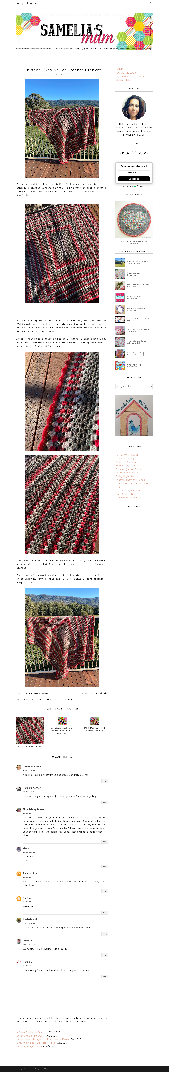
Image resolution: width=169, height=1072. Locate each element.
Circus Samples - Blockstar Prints (35, 1043)
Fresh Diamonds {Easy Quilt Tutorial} (138, 342)
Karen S (27, 962)
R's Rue (27, 898)
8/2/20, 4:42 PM (29, 792)
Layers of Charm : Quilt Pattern (138, 320)
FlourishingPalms (33, 809)
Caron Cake (30, 699)
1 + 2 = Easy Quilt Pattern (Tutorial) (139, 330)
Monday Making (124, 458)
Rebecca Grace (32, 766)
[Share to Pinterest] (101, 693)
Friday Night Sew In (126, 476)
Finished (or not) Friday (128, 469)
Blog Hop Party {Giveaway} (134, 365)
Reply (105, 781)
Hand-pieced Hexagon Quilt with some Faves (42, 1039)
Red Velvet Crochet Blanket (60, 699)
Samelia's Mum (29, 1069)
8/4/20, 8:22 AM (29, 944)
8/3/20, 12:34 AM (29, 813)
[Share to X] (96, 693)
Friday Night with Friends (130, 480)
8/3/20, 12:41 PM (29, 877)
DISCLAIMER (122, 80)
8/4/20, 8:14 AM (29, 923)
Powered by (128, 186)
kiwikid (27, 940)
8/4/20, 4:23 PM (29, 966)
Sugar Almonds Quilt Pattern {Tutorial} (137, 354)
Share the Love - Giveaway (135, 274)
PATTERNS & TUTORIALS (129, 76)
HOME (119, 69)
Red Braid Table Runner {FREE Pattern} (138, 286)
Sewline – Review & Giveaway (136, 309)
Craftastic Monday (125, 462)
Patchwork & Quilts (126, 472)
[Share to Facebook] (92, 693)
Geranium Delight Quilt (30, 1035)
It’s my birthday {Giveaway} (134, 297)
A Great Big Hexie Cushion (31, 1032)
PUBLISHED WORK (126, 73)
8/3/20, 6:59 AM (29, 852)
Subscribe (134, 179)
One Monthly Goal (125, 494)
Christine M (30, 919)
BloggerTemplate (50, 1069)
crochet (41, 699)
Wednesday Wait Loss (128, 465)
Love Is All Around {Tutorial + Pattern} (134, 242)
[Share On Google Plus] (106, 693)
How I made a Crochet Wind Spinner (138, 262)
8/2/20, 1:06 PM (29, 770)
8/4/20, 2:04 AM (29, 902)
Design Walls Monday (128, 455)
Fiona (26, 848)
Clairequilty (30, 873)
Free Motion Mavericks (128, 497)
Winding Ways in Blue (29, 1046)
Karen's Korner (32, 788)
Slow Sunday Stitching (128, 490)
